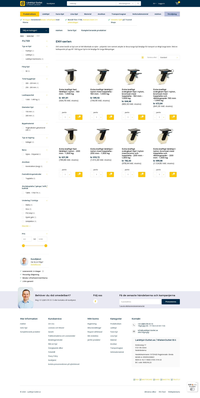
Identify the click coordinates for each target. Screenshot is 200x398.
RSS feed (162, 392)
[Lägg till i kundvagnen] (78, 117)
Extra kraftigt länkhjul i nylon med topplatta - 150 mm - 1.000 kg (101, 91)
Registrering (92, 324)
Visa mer (25, 226)
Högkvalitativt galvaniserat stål (35, 129)
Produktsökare (29, 14)
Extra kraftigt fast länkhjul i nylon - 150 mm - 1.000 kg (69, 91)
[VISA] (136, 379)
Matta (29, 205)
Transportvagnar (119, 14)
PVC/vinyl (30, 213)
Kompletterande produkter (93, 30)
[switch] (192, 389)
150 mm (30, 112)
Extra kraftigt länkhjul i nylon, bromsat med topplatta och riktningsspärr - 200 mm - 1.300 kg (164, 153)
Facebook (95, 301)
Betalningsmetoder (55, 340)
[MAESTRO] (165, 379)
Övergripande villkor (55, 348)
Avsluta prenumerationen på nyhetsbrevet (64, 364)
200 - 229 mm (32, 83)
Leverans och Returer (56, 328)
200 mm (30, 116)
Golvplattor (31, 221)
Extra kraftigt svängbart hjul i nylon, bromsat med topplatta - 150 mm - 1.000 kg (133, 93)
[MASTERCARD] (146, 379)
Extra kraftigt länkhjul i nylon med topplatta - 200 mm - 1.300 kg (101, 151)
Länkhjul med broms (34, 59)
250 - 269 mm (32, 87)
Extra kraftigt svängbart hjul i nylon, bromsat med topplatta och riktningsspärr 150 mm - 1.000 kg (164, 95)
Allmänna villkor (150, 392)
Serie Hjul (72, 30)
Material (87, 14)
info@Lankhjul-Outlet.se (148, 330)
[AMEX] (156, 379)
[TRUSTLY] (175, 379)
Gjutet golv (31, 217)
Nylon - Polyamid (33, 154)
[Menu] (196, 383)
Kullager (30, 142)
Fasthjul (30, 51)
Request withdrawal (95, 332)
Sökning (138, 3)
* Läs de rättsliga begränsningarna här (132, 306)
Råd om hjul (52, 344)
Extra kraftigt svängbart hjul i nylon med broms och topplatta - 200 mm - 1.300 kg (133, 153)
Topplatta (30, 178)
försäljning (172, 14)
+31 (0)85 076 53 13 (145, 324)
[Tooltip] (43, 271)
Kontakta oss (36, 264)
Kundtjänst (51, 3)
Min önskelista (93, 336)
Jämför (64, 112)
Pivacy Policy (53, 356)
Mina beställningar (94, 328)
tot (34, 239)
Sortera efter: (152, 57)
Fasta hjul (60, 14)
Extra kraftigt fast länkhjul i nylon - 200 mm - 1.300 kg (69, 151)
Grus (28, 209)
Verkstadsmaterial (140, 14)
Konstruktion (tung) (34, 166)
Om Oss (51, 324)
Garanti (51, 332)
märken (158, 14)
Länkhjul (45, 14)
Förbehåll (51, 352)
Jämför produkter (94, 340)
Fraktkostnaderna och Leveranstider (61, 336)
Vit (28, 71)
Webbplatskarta (174, 392)
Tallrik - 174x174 (33, 193)
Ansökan (101, 14)
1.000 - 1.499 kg (33, 99)
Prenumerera (171, 302)
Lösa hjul (74, 14)
